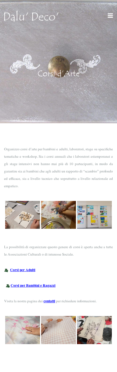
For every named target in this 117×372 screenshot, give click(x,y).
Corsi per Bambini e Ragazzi (33, 285)
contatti (49, 301)
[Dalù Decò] (31, 15)
